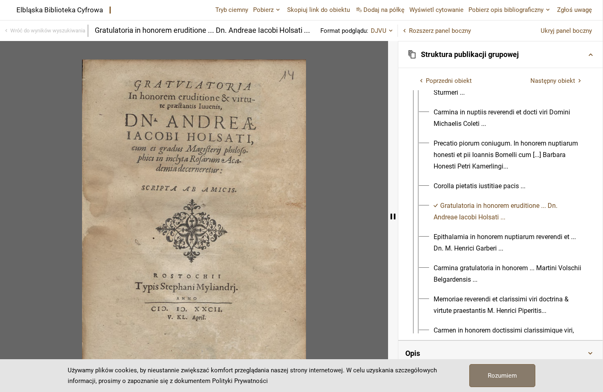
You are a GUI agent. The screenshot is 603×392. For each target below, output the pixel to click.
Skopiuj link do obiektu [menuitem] (318, 10)
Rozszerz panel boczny (440, 30)
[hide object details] (393, 216)
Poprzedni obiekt (449, 80)
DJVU (378, 30)
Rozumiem (502, 375)
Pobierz (263, 10)
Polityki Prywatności (240, 381)
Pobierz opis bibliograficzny (506, 10)
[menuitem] (508, 118)
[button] (500, 54)
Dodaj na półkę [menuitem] (383, 10)
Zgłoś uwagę (574, 10)
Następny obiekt (552, 80)
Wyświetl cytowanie (436, 10)
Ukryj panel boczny (566, 30)
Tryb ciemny (231, 10)
